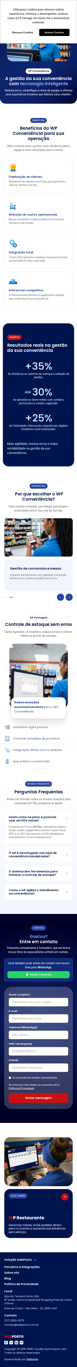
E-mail (13, 1011)
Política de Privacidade (21, 1088)
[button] (60, 597)
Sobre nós (11, 1273)
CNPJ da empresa (20, 1044)
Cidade (13, 1060)
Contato (10, 1315)
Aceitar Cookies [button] (54, 32)
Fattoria (32, 1359)
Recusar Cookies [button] (22, 32)
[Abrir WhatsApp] (9, 1358)
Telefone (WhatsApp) (23, 1027)
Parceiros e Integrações (22, 1267)
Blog (7, 1278)
